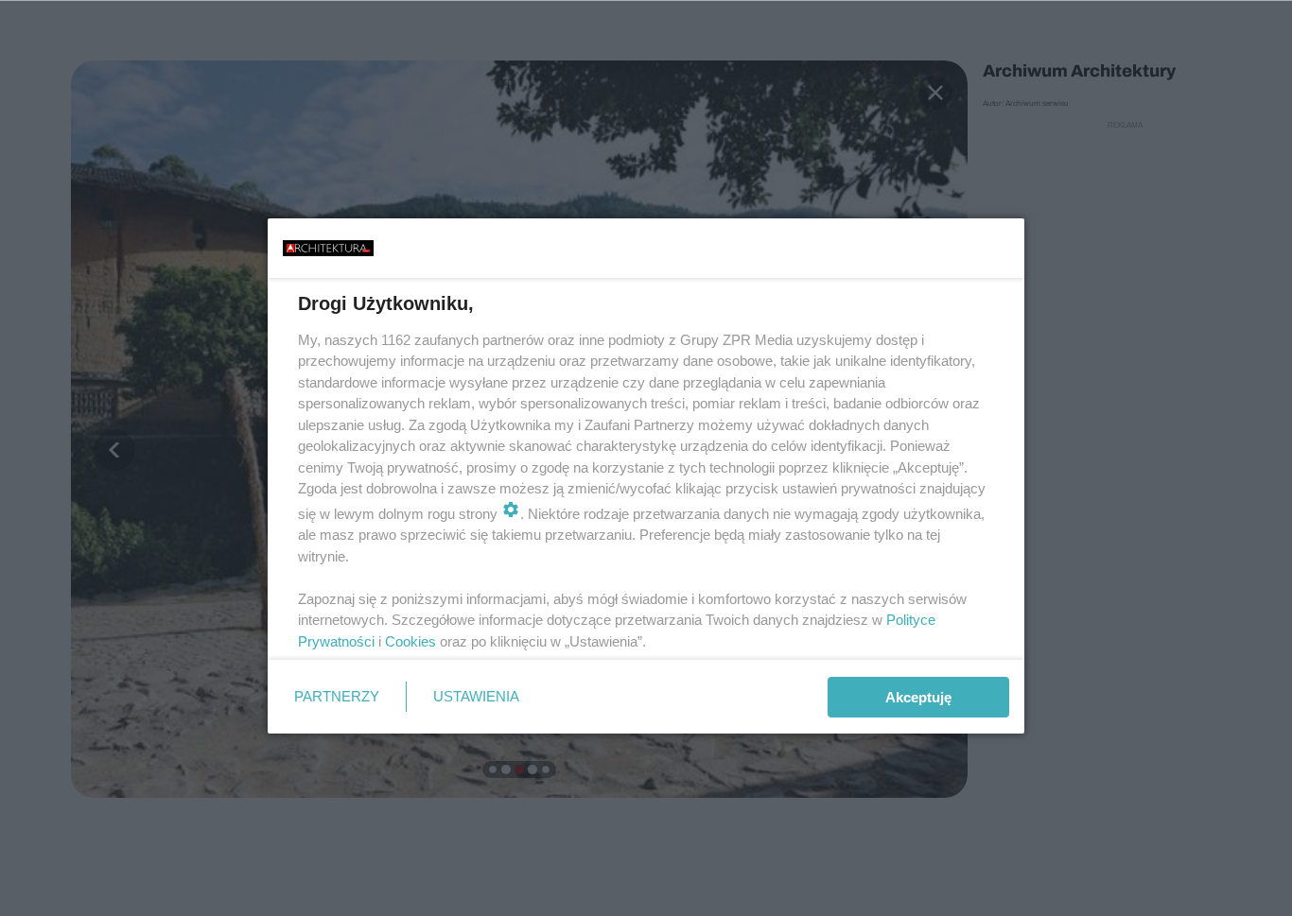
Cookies (410, 641)
